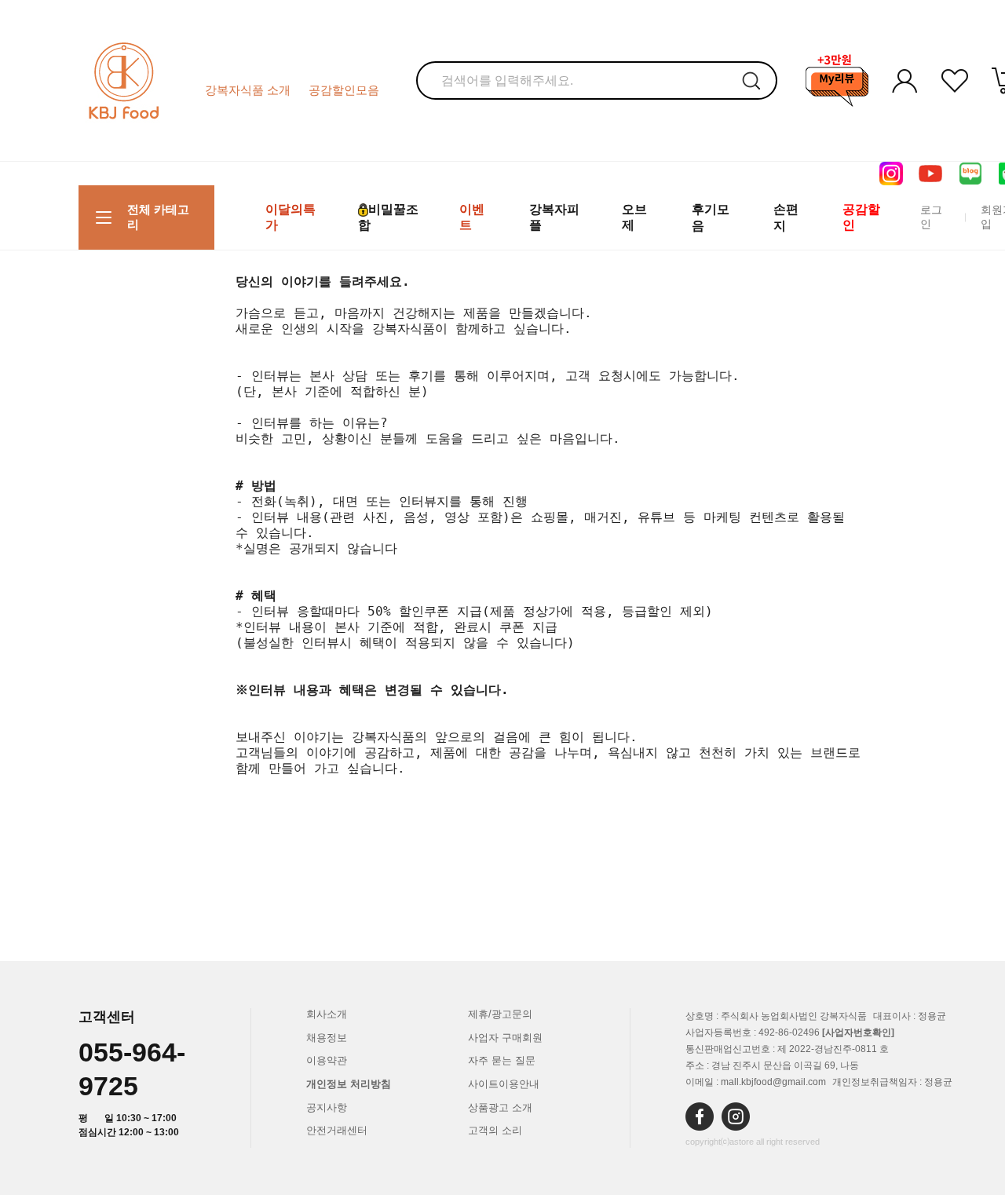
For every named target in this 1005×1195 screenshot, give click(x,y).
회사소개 (326, 1014)
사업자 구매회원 (505, 1037)
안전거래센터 (336, 1130)
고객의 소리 (495, 1130)
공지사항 (326, 1107)
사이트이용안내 (503, 1084)
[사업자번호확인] (858, 1032)
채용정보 (326, 1037)
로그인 (931, 216)
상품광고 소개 (500, 1107)
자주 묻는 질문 (501, 1060)
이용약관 (326, 1060)
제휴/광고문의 (500, 1014)
